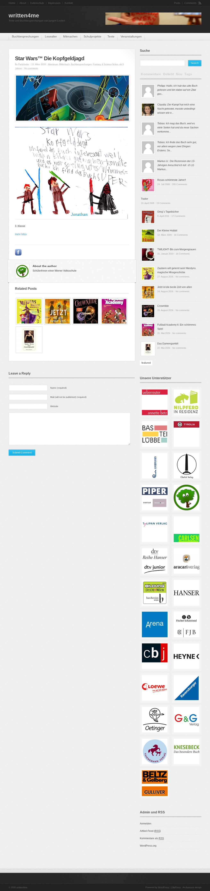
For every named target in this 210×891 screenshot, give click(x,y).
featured (146, 362)
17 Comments (178, 216)
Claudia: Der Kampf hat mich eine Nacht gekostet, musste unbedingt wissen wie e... (176, 108)
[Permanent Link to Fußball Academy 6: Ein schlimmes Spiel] (114, 323)
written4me (24, 15)
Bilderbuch (64, 64)
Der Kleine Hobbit (167, 230)
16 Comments (181, 235)
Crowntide (163, 306)
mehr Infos (21, 234)
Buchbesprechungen (25, 36)
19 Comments (163, 203)
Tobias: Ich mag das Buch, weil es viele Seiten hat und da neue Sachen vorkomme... (178, 127)
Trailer (144, 198)
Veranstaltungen (131, 36)
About (22, 3)
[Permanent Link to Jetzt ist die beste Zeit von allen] (57, 323)
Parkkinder (23, 64)
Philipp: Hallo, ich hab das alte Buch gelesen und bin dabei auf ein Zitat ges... (177, 89)
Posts (177, 3)
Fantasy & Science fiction (105, 64)
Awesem (190, 887)
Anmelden (145, 823)
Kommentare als (152, 838)
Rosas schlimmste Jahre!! (171, 180)
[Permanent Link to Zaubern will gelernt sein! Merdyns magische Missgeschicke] (29, 323)
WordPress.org (148, 845)
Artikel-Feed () (150, 831)
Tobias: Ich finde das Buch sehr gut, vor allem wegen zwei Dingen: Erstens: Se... (177, 146)
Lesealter (51, 36)
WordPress (163, 887)
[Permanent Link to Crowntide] (85, 323)
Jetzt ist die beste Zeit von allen (174, 287)
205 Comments (179, 184)
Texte (110, 36)
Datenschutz (37, 3)
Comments (190, 3)
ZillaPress (176, 887)
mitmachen (70, 36)
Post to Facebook (18, 252)
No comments (31, 68)
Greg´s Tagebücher (168, 211)
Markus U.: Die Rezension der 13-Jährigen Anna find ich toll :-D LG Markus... (176, 165)
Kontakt (69, 3)
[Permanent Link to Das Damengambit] (29, 352)
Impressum (54, 3)
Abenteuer (53, 64)
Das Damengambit (167, 343)
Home (12, 3)
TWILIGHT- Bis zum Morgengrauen (176, 249)
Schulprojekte (92, 36)
